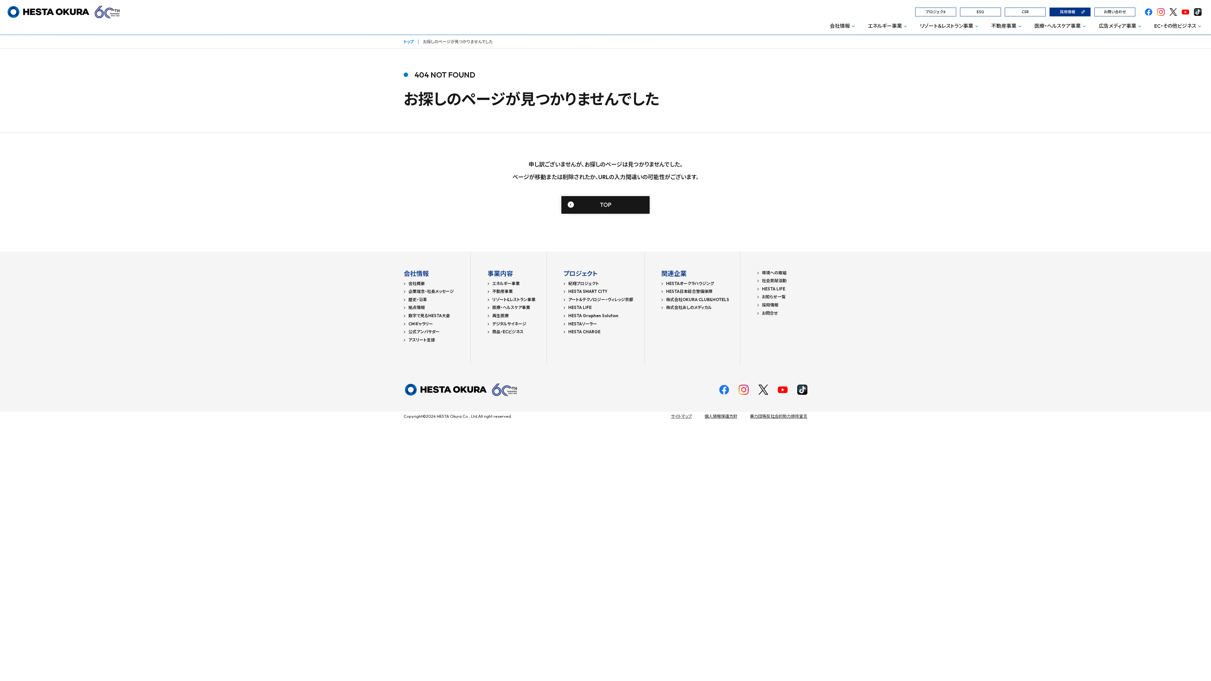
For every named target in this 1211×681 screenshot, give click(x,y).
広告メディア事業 (1117, 26)
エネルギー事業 (885, 26)
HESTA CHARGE (584, 331)
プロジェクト (936, 11)
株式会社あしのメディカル (689, 307)
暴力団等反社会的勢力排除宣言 (778, 416)
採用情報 (1067, 11)
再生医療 (500, 315)
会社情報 (840, 26)
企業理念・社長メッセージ (431, 291)
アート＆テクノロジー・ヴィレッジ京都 (600, 299)
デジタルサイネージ (509, 324)
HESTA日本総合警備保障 (689, 291)
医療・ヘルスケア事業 (1057, 26)
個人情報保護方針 (721, 416)
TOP (605, 204)
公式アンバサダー (424, 331)
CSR (1025, 11)
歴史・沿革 (417, 299)
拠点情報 (416, 307)
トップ (409, 41)
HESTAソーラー (582, 324)
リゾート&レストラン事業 (513, 299)
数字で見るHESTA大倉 (429, 315)
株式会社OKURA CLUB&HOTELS (697, 299)
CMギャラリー (420, 324)
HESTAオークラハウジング (690, 283)
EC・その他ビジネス (1175, 26)
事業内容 (500, 273)
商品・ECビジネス (508, 331)
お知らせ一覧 (774, 296)
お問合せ (770, 313)
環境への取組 (774, 273)
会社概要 (416, 283)
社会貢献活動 (774, 280)
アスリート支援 (421, 340)
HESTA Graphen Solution (593, 315)
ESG (980, 11)
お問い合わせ (1115, 11)
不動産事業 (1003, 26)
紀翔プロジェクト (583, 283)
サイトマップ (681, 416)
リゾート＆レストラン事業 (946, 26)
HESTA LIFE (580, 307)
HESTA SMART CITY (587, 291)
